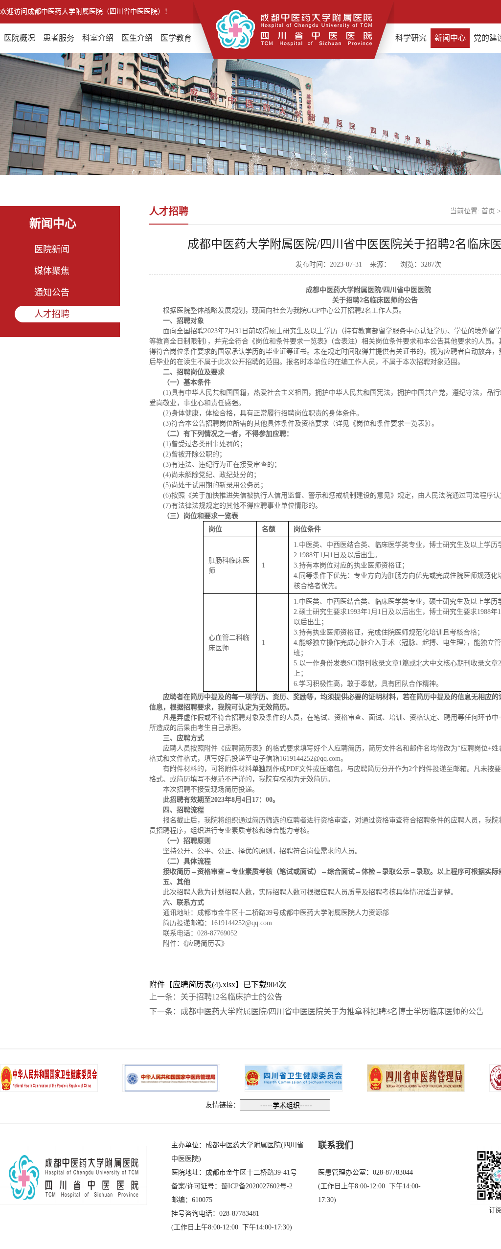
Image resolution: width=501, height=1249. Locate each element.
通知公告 (51, 292)
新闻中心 (450, 38)
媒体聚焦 (51, 271)
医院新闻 (51, 249)
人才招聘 (51, 314)
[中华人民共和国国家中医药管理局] (171, 1077)
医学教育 (176, 38)
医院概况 (19, 38)
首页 (488, 211)
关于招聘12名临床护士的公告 (231, 997)
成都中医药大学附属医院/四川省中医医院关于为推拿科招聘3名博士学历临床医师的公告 (332, 1011)
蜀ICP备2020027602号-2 (257, 1186)
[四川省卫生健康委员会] (293, 1077)
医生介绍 (137, 38)
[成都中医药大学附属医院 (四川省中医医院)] (293, 28)
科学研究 (411, 38)
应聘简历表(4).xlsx (204, 984)
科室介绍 (98, 38)
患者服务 (58, 38)
